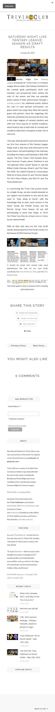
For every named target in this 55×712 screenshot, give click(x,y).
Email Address (14, 406)
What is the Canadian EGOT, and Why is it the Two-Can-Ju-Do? (29, 596)
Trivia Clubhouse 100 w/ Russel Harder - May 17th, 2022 (30, 638)
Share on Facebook (28, 313)
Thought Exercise (14, 551)
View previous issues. (17, 425)
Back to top (40, 709)
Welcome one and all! (29, 608)
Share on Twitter (29, 318)
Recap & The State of (16, 535)
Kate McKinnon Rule (28, 272)
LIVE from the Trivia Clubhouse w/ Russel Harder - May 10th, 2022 (30, 654)
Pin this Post (29, 324)
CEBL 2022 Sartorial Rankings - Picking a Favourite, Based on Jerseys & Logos (28, 622)
